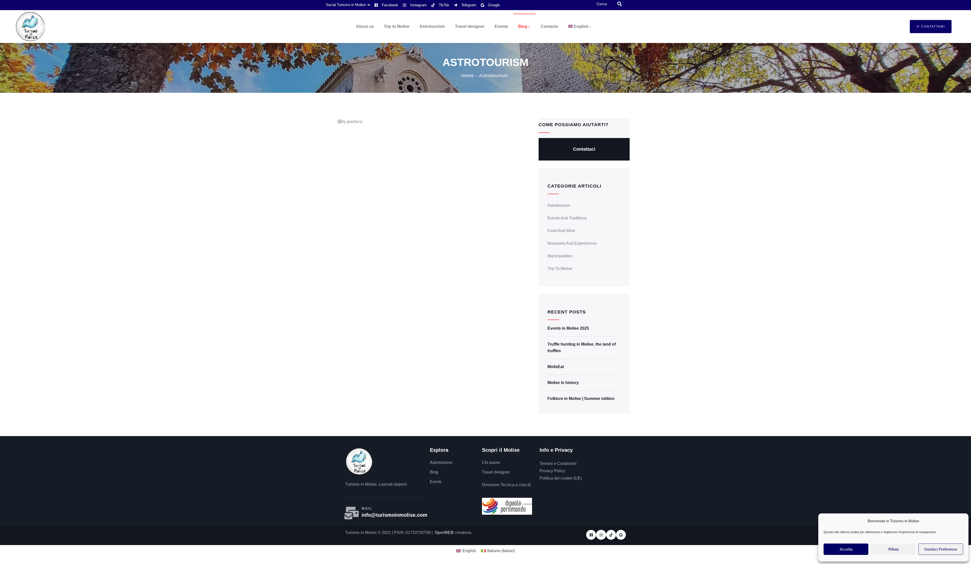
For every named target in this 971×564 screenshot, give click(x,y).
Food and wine (561, 231)
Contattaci (584, 149)
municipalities (559, 256)
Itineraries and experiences (572, 243)
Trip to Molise (396, 26)
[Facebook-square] (591, 535)
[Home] (30, 26)
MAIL (367, 508)
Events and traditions (567, 218)
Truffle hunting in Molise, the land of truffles (581, 347)
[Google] (621, 535)
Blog (522, 26)
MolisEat (555, 367)
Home (467, 75)
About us (365, 26)
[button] (931, 26)
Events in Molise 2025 (568, 328)
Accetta (846, 549)
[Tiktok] (611, 535)
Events (501, 26)
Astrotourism (432, 26)
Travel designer (469, 26)
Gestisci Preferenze (940, 549)
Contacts (549, 26)
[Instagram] (601, 535)
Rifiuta (893, 549)
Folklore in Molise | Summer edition (580, 398)
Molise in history (563, 382)
